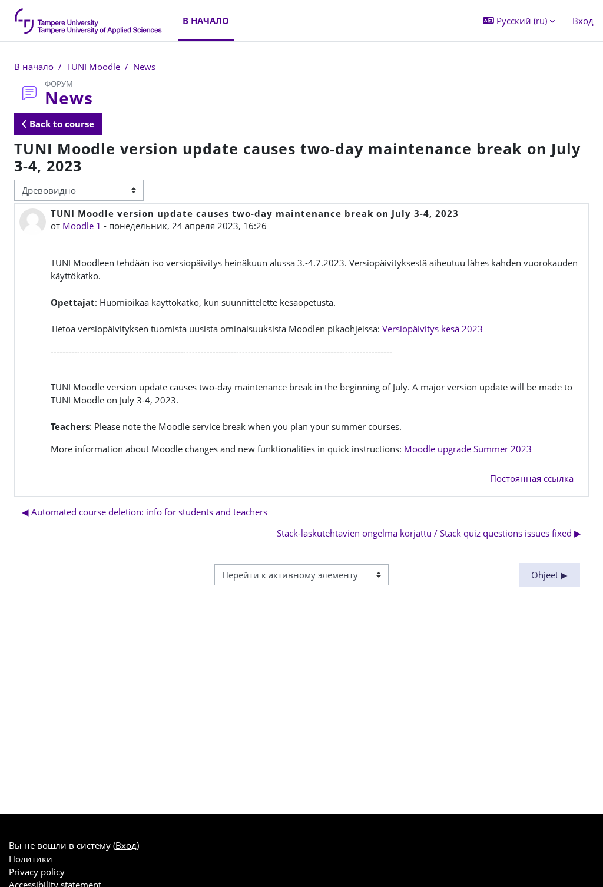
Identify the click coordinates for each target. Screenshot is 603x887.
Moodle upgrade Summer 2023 (468, 449)
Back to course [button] (60, 124)
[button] (518, 20)
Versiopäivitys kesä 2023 (432, 329)
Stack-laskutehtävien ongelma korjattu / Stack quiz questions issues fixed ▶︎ (429, 533)
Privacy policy (37, 872)
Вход (583, 21)
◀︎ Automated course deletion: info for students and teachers (144, 512)
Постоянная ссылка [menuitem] (532, 478)
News (144, 66)
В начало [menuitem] (206, 21)
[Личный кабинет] (88, 20)
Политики (30, 859)
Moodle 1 (81, 225)
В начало (34, 66)
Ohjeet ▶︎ (549, 575)
